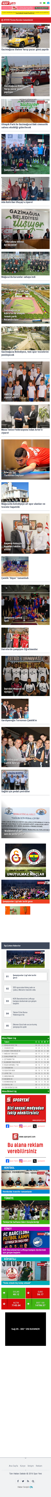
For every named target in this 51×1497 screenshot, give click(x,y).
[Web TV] (44, 3)
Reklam (39, 1466)
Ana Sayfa (13, 1466)
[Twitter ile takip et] (23, 1481)
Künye (22, 1466)
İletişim (31, 1466)
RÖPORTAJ (10, 1259)
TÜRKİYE (9, 1198)
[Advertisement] (25, 1374)
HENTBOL (9, 1167)
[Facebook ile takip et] (18, 1481)
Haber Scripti (23, 1487)
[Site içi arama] (33, 1481)
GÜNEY (8, 1228)
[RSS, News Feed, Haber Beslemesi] (28, 1481)
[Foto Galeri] (48, 3)
